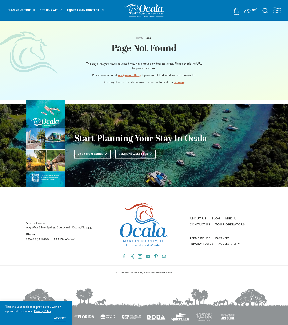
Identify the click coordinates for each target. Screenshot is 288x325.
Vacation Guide (90, 154)
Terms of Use (200, 238)
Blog (216, 218)
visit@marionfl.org (129, 75)
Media (230, 218)
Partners (222, 238)
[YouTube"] (148, 256)
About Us (198, 218)
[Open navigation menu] (277, 10)
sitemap (179, 82)
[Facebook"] (124, 256)
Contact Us (200, 224)
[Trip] (164, 256)
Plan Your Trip (19, 10)
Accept (60, 318)
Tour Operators (230, 224)
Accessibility (229, 244)
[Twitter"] (132, 256)
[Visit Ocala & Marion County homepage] (144, 10)
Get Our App (49, 10)
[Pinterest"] (156, 256)
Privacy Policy (202, 244)
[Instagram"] (140, 256)
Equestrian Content (83, 10)
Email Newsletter (133, 154)
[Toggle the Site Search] (265, 10)
